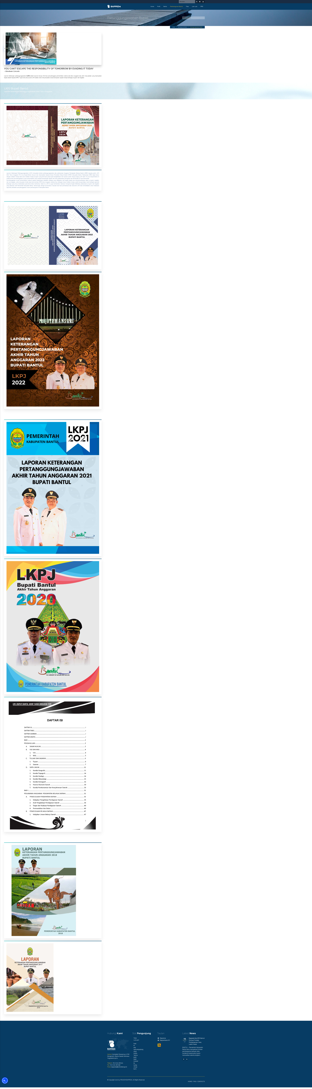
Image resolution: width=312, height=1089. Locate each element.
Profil (158, 6)
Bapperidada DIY (165, 1040)
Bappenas (163, 1038)
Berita (165, 6)
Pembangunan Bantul (176, 6)
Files (187, 6)
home (190, 1081)
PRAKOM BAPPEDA (126, 1080)
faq (194, 1081)
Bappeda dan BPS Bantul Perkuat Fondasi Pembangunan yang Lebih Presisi (197, 1041)
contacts (201, 1081)
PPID (202, 6)
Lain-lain (194, 6)
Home (152, 6)
